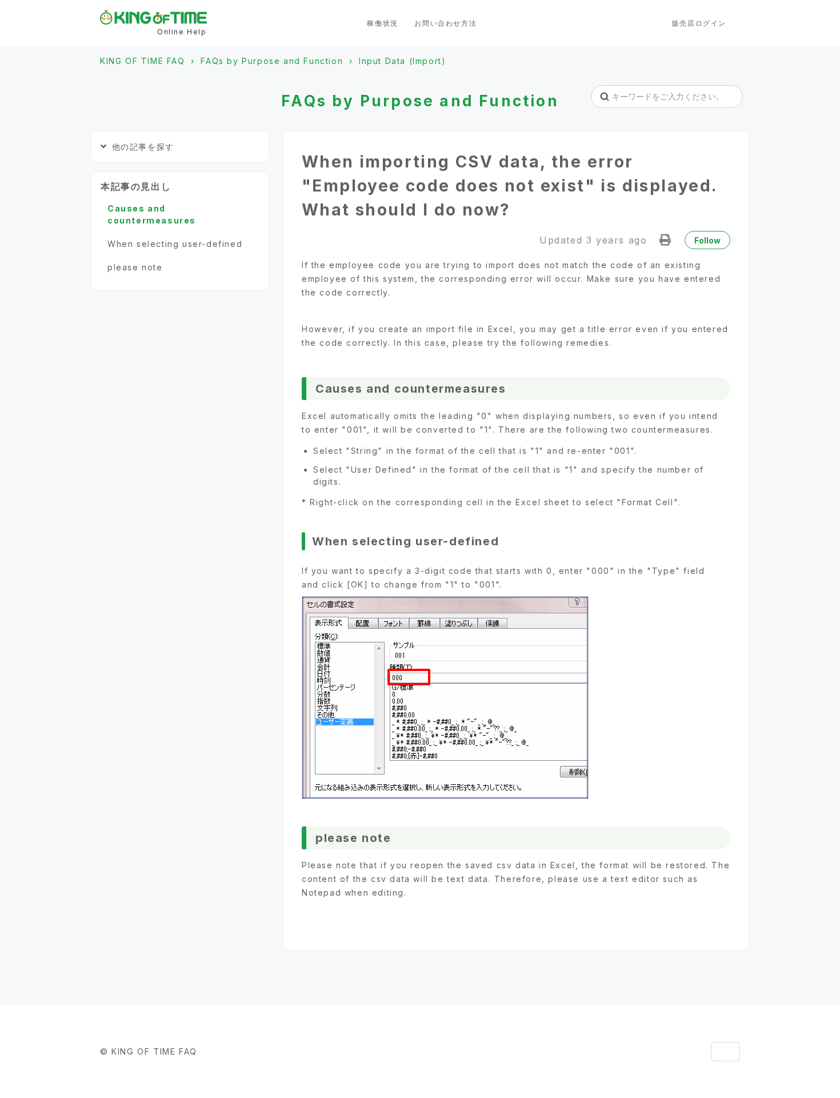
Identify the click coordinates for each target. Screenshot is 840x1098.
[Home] (153, 17)
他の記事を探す (143, 146)
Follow (707, 240)
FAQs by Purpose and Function (272, 61)
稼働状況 (382, 23)
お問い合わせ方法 (445, 23)
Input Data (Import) (402, 61)
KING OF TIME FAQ (142, 61)
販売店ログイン (699, 23)
